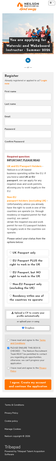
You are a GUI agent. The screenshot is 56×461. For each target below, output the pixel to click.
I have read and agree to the (28, 342)
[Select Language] (51, 3)
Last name (10, 104)
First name (10, 91)
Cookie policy (11, 421)
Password (10, 129)
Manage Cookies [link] (13, 429)
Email (7, 116)
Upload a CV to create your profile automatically (29, 314)
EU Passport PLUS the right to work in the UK (26, 262)
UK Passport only (23, 253)
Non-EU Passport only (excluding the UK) (26, 286)
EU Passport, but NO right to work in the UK (25, 274)
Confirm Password (14, 141)
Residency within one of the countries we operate (27, 298)
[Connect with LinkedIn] (28, 60)
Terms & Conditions (14, 404)
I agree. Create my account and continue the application (28, 384)
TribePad (12, 447)
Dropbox (29, 328)
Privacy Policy (11, 413)
